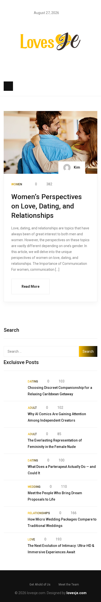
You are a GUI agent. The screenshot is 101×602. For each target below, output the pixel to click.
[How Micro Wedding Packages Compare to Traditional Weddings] (13, 519)
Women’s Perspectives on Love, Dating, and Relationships (46, 206)
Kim (76, 167)
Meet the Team (69, 584)
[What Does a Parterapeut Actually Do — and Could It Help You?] (13, 466)
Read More (30, 286)
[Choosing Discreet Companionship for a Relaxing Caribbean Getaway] (13, 387)
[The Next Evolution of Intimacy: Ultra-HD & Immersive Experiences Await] (13, 545)
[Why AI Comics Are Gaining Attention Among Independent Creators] (13, 414)
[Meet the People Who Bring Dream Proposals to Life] (13, 493)
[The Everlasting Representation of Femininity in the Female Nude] (13, 440)
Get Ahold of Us (39, 584)
